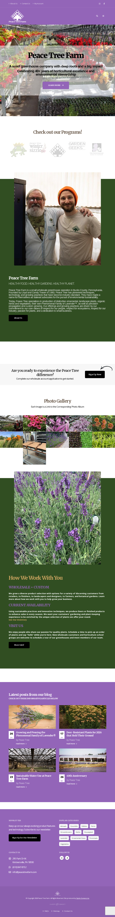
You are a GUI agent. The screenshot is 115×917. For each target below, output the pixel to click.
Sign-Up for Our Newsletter (24, 838)
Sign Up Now (94, 374)
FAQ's (46, 911)
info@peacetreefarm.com (24, 872)
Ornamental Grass (78, 838)
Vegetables (64, 844)
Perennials (93, 838)
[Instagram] (100, 4)
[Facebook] (104, 4)
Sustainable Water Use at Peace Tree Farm (33, 777)
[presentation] (7, 70)
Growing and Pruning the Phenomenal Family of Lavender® (36, 734)
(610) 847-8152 (19, 867)
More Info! (19, 645)
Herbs (78, 832)
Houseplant (88, 832)
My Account (38, 3)
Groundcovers (66, 832)
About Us (14, 3)
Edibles (84, 826)
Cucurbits (74, 826)
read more (20, 743)
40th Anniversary (77, 775)
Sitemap (56, 911)
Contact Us (25, 3)
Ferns (93, 826)
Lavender (64, 838)
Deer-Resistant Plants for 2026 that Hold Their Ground (84, 734)
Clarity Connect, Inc (82, 898)
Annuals (63, 826)
